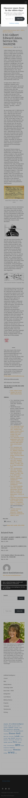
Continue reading (14, 23)
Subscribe (20, 19)
